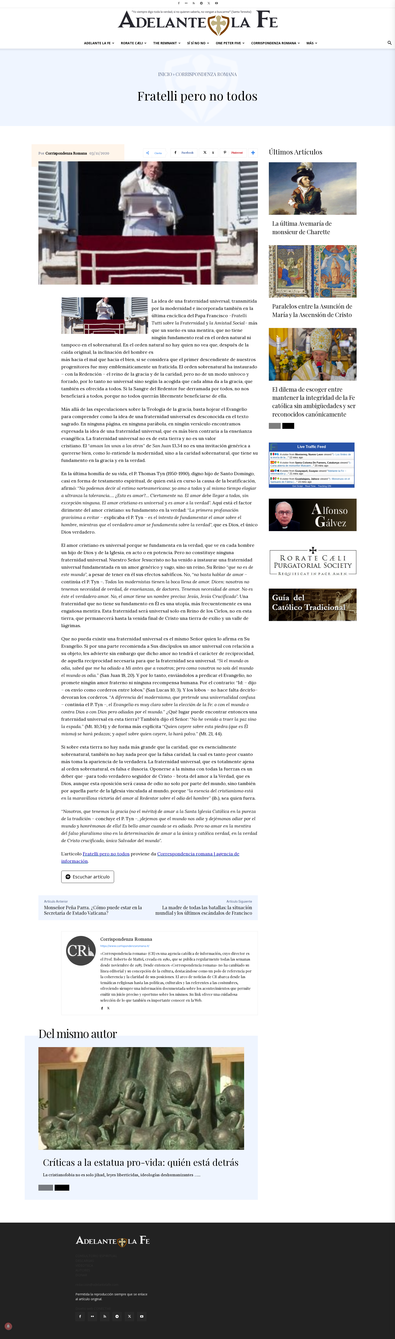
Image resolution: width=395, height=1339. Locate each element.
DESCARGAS (84, 1260)
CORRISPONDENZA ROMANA (273, 43)
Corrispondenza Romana (66, 153)
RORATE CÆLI (132, 43)
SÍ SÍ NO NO (196, 43)
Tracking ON (324, 486)
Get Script (297, 486)
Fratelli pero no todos (106, 854)
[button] (389, 43)
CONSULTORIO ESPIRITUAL (96, 1256)
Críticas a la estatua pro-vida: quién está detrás (141, 1162)
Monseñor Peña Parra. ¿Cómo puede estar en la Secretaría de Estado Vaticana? (93, 910)
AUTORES (82, 1270)
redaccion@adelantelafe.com (96, 1284)
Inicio (165, 74)
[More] (253, 152)
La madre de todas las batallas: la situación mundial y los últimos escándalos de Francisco (203, 910)
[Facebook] (178, 3)
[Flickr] (186, 3)
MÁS (310, 43)
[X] (209, 3)
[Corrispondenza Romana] (81, 973)
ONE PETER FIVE (228, 43)
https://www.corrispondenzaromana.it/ (124, 946)
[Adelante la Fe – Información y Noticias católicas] (197, 23)
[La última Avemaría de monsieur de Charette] (313, 188)
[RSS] (193, 3)
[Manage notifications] (8, 1326)
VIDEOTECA (84, 1265)
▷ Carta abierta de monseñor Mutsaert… (310, 464)
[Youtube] (216, 3)
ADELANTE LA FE (97, 43)
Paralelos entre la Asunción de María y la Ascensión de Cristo (312, 310)
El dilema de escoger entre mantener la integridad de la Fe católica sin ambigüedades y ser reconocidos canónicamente (313, 401)
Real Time (310, 486)
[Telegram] (201, 3)
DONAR (81, 1275)
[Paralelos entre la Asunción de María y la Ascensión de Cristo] (313, 271)
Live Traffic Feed (311, 447)
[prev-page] (45, 1188)
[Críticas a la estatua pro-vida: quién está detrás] (141, 1098)
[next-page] (62, 1188)
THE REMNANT (165, 43)
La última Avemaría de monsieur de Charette (302, 227)
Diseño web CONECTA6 (93, 1308)
